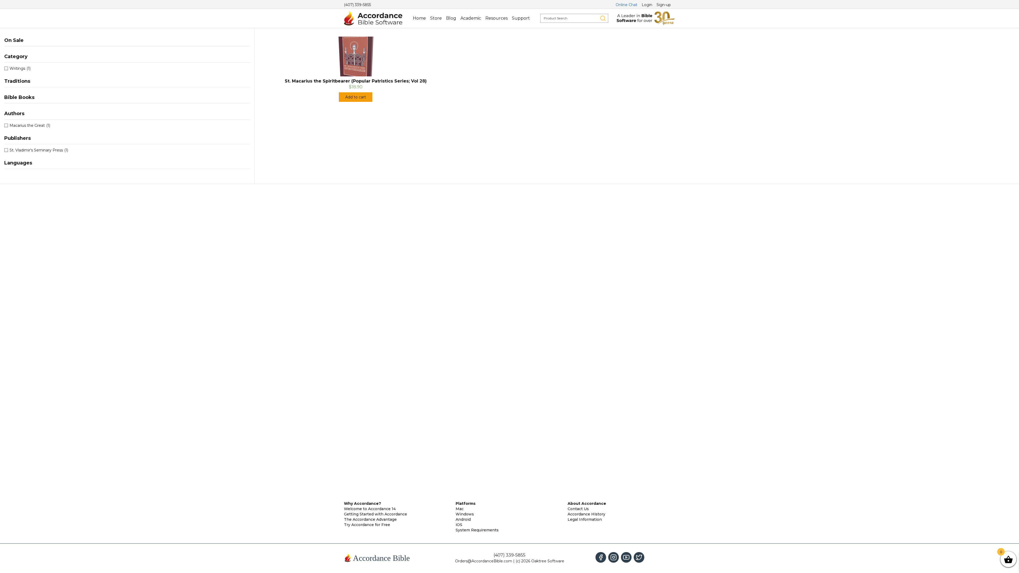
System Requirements (477, 530)
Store (436, 18)
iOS (459, 524)
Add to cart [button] (355, 97)
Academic (470, 18)
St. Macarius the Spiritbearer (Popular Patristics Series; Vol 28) (356, 81)
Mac (460, 508)
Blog (451, 18)
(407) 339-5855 (357, 4)
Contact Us (578, 508)
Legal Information (585, 519)
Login (647, 4)
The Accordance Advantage (370, 519)
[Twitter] (639, 557)
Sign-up (664, 4)
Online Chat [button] (626, 4)
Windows (465, 514)
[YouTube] (626, 557)
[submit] (603, 18)
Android (463, 519)
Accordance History (586, 514)
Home (419, 18)
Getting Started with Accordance (375, 514)
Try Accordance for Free (367, 524)
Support (521, 18)
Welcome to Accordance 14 (370, 508)
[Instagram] (613, 557)
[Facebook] (600, 557)
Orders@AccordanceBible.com (483, 561)
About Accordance (587, 503)
